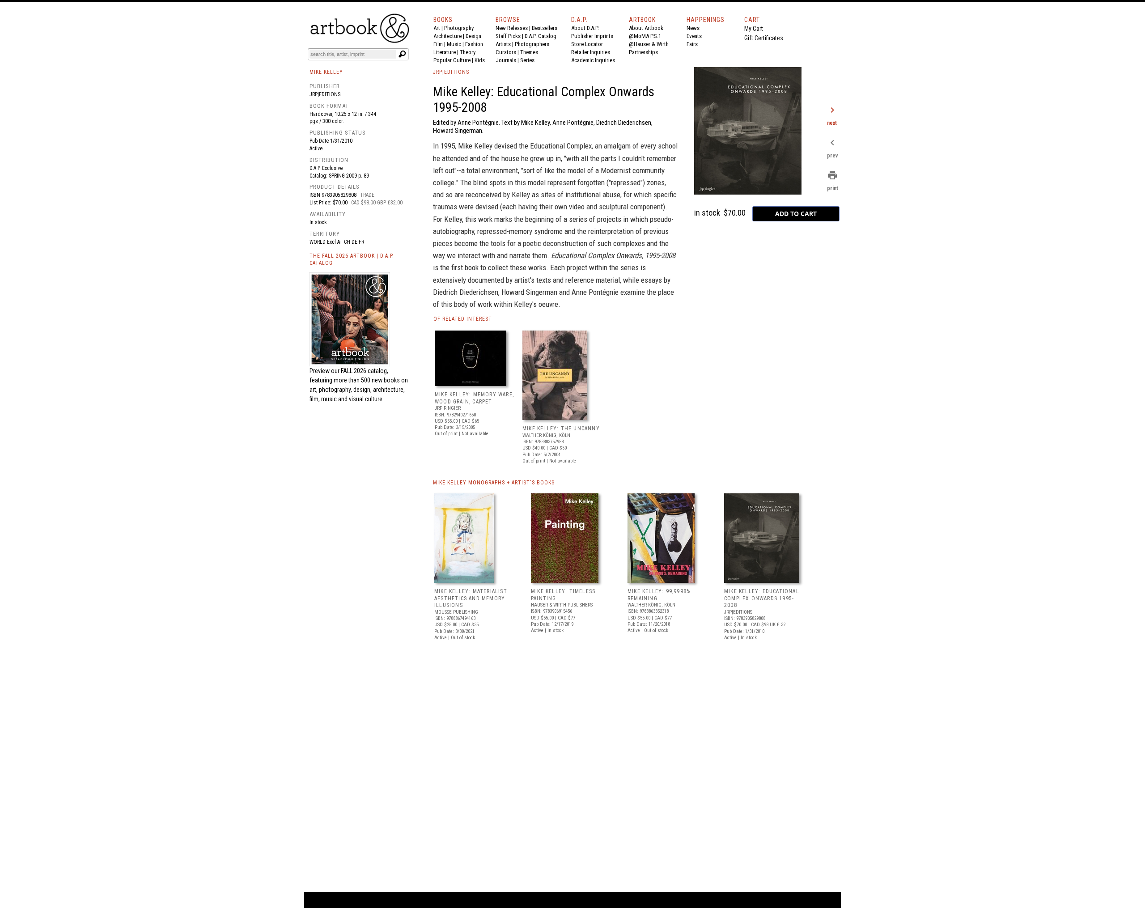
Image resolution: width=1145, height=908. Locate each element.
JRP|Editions (325, 94)
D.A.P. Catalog (540, 36)
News (693, 28)
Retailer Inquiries (590, 52)
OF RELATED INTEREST (462, 319)
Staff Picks (508, 36)
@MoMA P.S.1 (645, 36)
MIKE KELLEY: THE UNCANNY (561, 428)
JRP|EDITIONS (451, 72)
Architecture (447, 36)
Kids (480, 60)
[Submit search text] (402, 54)
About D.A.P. (585, 28)
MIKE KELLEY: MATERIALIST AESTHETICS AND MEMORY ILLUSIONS (470, 598)
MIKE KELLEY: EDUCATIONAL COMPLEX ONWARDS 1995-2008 (761, 598)
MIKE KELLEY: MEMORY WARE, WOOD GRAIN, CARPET (474, 398)
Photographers (532, 44)
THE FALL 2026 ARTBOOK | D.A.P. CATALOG (352, 260)
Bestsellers (544, 28)
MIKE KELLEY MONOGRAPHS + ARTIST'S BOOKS (494, 482)
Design (473, 36)
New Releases (512, 28)
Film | (440, 44)
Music (454, 44)
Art (436, 28)
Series (527, 60)
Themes (529, 52)
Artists (503, 44)
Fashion (474, 44)
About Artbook (646, 28)
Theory (467, 52)
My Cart (753, 28)
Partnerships (643, 52)
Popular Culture (452, 60)
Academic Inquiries (593, 60)
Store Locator (587, 44)
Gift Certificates (763, 38)
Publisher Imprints (592, 36)
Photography (459, 28)
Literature (444, 52)
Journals (506, 60)
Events (694, 36)
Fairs (692, 44)
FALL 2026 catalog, (364, 370)
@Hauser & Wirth (649, 44)
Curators (506, 52)
